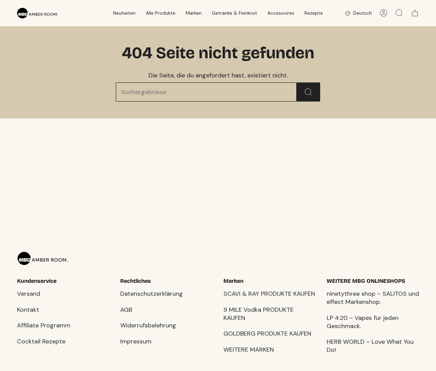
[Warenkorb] (415, 13)
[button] (124, 13)
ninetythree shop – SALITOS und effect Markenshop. (373, 298)
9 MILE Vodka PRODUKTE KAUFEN (258, 314)
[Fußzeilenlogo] (42, 258)
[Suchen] (308, 92)
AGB (126, 310)
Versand (28, 294)
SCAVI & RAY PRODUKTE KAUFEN (269, 294)
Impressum (136, 341)
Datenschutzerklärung (151, 294)
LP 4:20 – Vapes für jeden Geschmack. (363, 322)
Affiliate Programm (44, 325)
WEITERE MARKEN (248, 349)
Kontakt (28, 310)
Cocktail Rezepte (41, 341)
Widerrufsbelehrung (148, 325)
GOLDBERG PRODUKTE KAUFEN (267, 333)
